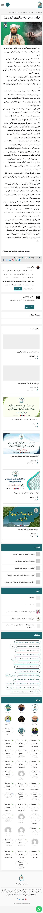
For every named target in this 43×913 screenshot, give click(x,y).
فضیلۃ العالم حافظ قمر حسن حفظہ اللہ (22, 691)
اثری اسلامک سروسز (30, 605)
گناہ (37, 691)
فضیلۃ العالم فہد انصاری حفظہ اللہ (28, 658)
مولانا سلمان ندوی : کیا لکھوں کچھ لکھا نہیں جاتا (26, 493)
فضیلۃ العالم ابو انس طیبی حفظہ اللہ (28, 646)
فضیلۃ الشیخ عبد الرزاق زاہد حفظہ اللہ (27, 683)
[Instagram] (23, 899)
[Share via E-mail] (19, 260)
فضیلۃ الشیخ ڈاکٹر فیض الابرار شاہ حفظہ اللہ (26, 687)
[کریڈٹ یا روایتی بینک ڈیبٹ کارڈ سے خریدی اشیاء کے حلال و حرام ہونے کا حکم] (38, 582)
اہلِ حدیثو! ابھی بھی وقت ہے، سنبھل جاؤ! (28, 383)
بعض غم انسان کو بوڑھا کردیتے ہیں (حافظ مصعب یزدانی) (21, 612)
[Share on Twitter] (7, 260)
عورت (13, 675)
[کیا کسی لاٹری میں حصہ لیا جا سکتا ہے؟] (38, 568)
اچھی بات (9, 683)
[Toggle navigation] (2, 4)
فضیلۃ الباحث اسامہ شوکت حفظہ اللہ (28, 675)
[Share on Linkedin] (10, 260)
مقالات (26, 258)
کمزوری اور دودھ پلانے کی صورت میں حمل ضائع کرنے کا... (20, 575)
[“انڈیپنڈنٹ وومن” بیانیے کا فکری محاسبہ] (21, 517)
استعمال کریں (29, 307)
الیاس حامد (30, 267)
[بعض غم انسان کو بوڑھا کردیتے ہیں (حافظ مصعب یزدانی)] (38, 612)
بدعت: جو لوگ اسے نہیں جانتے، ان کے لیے (28, 352)
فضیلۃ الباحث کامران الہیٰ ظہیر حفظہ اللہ (26, 679)
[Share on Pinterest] (13, 260)
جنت (7, 675)
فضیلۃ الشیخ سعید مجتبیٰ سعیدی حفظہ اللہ (27, 654)
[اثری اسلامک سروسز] (38, 605)
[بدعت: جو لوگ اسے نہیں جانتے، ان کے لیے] (21, 342)
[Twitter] (20, 899)
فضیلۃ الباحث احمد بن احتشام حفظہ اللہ (27, 666)
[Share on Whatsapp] (16, 260)
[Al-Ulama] (40, 4)
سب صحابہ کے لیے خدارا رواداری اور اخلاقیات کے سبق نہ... (24, 420)
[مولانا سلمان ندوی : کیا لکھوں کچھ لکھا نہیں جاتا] (21, 480)
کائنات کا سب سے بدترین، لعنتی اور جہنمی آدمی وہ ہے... (25, 456)
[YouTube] (25, 899)
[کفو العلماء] (38, 597)
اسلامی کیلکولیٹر (28, 297)
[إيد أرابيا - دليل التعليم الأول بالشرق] (22, 878)
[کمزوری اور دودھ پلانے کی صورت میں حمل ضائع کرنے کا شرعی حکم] (38, 575)
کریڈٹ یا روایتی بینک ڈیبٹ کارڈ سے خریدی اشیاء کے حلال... (19, 582)
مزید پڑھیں (18, 288)
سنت (8, 687)
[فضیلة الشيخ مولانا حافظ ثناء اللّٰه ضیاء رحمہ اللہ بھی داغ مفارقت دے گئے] (38, 626)
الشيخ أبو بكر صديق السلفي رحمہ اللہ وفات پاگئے (23, 619)
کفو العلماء (32, 597)
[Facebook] (17, 899)
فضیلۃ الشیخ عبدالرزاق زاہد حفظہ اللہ (27, 671)
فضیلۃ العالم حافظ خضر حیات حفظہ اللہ (27, 650)
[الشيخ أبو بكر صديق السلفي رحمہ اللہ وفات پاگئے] (38, 619)
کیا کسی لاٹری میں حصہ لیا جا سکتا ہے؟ (24, 568)
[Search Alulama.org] (8, 5)
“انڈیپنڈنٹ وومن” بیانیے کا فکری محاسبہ (28, 529)
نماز (12, 646)
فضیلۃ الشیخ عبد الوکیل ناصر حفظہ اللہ (27, 642)
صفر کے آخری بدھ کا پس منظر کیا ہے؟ (25, 561)
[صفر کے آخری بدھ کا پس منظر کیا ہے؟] (38, 561)
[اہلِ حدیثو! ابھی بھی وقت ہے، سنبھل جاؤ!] (21, 373)
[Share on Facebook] (3, 260)
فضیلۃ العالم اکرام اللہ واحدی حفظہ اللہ (26, 662)
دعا (14, 658)
